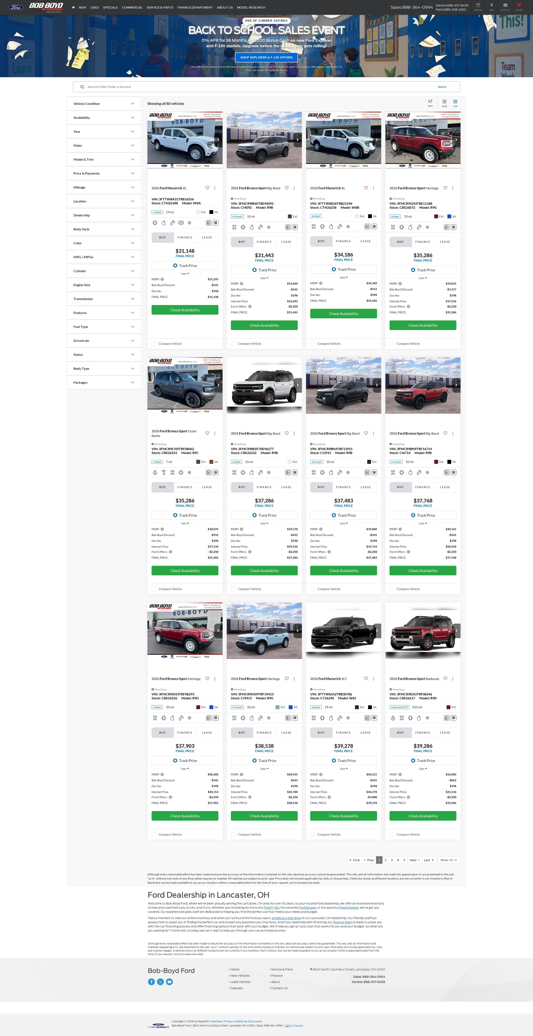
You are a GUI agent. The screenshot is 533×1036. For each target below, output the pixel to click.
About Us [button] (225, 7)
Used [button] (94, 7)
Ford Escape (307, 908)
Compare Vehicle (170, 343)
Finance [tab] (185, 237)
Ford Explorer (349, 908)
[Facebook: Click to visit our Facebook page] (151, 982)
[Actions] (214, 188)
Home (234, 969)
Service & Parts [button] (160, 7)
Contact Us (279, 988)
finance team (342, 922)
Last (428, 860)
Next (414, 860)
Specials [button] (110, 7)
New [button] (82, 7)
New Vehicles (240, 976)
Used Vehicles (240, 982)
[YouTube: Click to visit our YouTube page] (169, 982)
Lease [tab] (207, 237)
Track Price (188, 265)
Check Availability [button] (185, 310)
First (355, 860)
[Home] (73, 7)
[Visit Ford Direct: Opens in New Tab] (295, 1025)
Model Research (251, 7)
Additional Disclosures (248, 1021)
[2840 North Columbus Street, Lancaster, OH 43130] (311, 969)
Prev (369, 860)
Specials (236, 988)
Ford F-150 (271, 908)
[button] (218, 140)
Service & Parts (282, 969)
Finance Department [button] (195, 7)
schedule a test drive (286, 918)
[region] (185, 290)
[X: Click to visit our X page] (160, 982)
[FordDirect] (158, 1025)
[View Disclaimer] (189, 222)
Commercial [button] (132, 7)
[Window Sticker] (215, 223)
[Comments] (209, 223)
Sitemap (216, 1021)
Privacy (228, 1021)
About (275, 982)
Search (442, 86)
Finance (277, 976)
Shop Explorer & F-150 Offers (266, 57)
